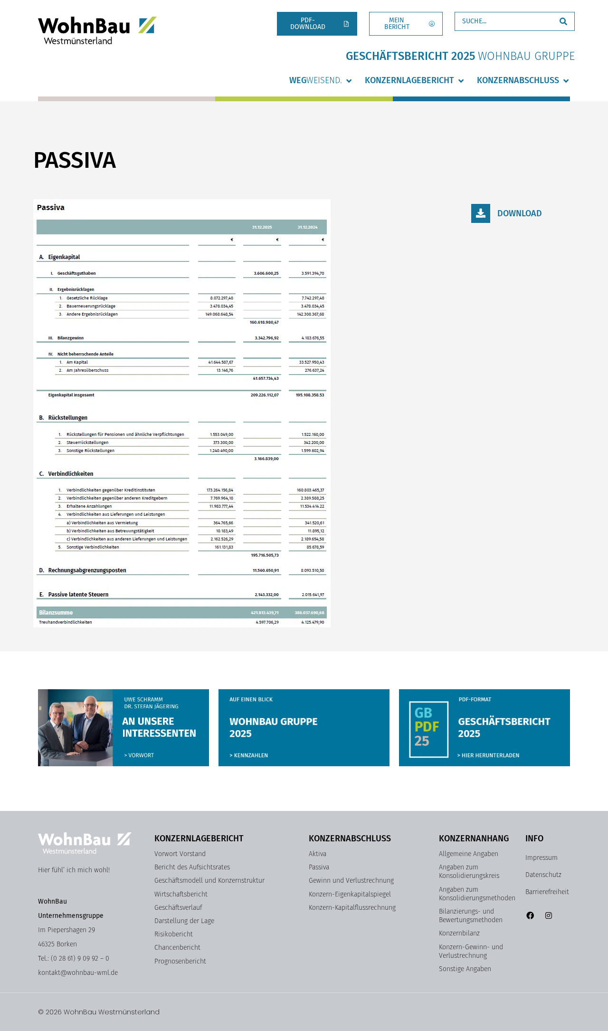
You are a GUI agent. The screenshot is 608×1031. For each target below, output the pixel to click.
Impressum (541, 858)
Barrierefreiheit (547, 892)
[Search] (563, 21)
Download (519, 213)
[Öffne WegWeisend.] (348, 80)
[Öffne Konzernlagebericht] (460, 80)
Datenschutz (543, 875)
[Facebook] (529, 915)
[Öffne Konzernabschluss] (565, 80)
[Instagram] (548, 915)
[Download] (480, 213)
